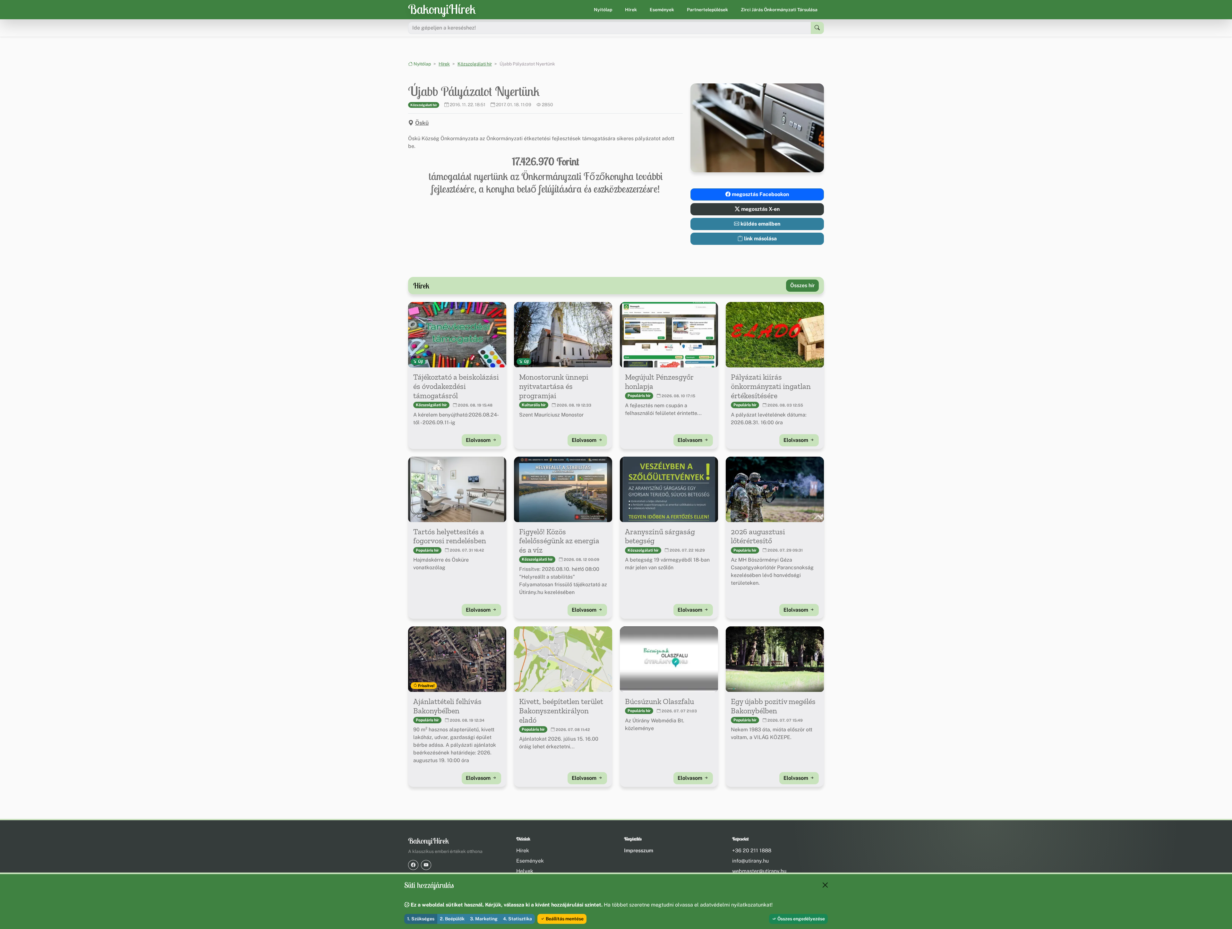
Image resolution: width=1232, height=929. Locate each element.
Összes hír (802, 285)
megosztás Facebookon (760, 194)
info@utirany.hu (750, 861)
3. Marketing (484, 918)
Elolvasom (479, 440)
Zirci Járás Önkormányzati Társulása (779, 9)
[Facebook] (413, 865)
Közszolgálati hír (475, 63)
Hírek (631, 9)
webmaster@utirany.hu (759, 871)
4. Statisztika (517, 918)
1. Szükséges (420, 918)
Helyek (524, 871)
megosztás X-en (760, 209)
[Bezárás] (825, 885)
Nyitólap (603, 9)
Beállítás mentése (564, 918)
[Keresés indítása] (817, 28)
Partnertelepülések (707, 9)
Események (662, 9)
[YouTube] (426, 865)
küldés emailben (759, 224)
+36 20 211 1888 (751, 850)
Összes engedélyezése (800, 918)
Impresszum (638, 850)
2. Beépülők (452, 918)
